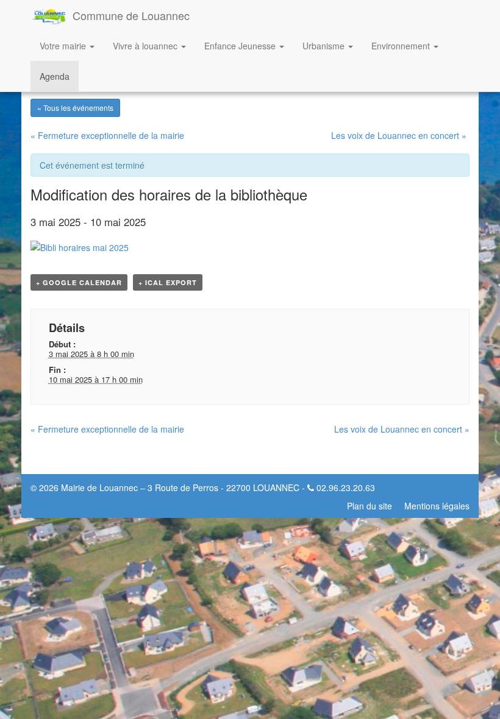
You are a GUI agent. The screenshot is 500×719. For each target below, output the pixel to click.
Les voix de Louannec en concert (398, 135)
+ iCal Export (167, 282)
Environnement (401, 46)
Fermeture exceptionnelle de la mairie (107, 135)
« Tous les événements (75, 107)
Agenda (55, 76)
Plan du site (369, 506)
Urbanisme (324, 46)
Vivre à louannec (146, 46)
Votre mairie (64, 46)
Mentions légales (437, 506)
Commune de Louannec (131, 15)
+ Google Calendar (79, 282)
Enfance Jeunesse (241, 46)
